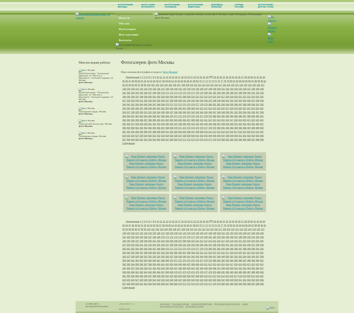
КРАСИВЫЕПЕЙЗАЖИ (217, 5)
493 (133, 132)
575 (201, 139)
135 (154, 89)
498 (154, 132)
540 (193, 135)
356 (253, 112)
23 (197, 77)
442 (197, 124)
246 (206, 100)
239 (176, 100)
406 (184, 120)
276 (193, 104)
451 (236, 124)
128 (124, 89)
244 (197, 100)
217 (223, 96)
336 (167, 112)
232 (146, 100)
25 (204, 77)
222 (244, 96)
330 (141, 112)
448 (223, 124)
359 (124, 116)
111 (195, 85)
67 (191, 81)
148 (210, 89)
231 (141, 100)
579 (219, 139)
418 (236, 120)
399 (154, 120)
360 (128, 116)
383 (227, 116)
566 (163, 139)
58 (163, 81)
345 (206, 112)
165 (141, 93)
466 (158, 128)
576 (206, 139)
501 (167, 132)
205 (171, 96)
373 (184, 116)
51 (142, 81)
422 (253, 120)
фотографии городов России (171, 306)
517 (236, 132)
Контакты (125, 40)
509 (201, 132)
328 (133, 112)
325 (261, 108)
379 (210, 116)
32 (227, 77)
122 (241, 85)
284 (227, 104)
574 (197, 139)
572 (189, 139)
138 (167, 89)
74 (212, 81)
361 (133, 116)
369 (167, 116)
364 (146, 116)
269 (163, 104)
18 (182, 77)
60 (169, 81)
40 (251, 77)
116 (216, 85)
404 (176, 120)
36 (239, 77)
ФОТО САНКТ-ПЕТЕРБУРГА (148, 5)
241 (184, 100)
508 (197, 132)
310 (197, 108)
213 (206, 96)
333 (154, 112)
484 (236, 128)
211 (197, 96)
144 (193, 89)
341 (189, 112)
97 (139, 85)
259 (262, 100)
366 (154, 116)
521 (253, 132)
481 (223, 128)
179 (201, 93)
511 (210, 132)
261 (128, 104)
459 (128, 128)
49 (136, 81)
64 (182, 81)
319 (236, 108)
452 (240, 124)
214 (210, 96)
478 (210, 128)
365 (150, 116)
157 (249, 89)
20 (188, 77)
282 (219, 104)
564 (154, 139)
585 (244, 139)
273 (180, 104)
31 (224, 77)
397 (146, 120)
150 (219, 89)
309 (193, 108)
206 (176, 96)
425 (124, 124)
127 (262, 85)
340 (184, 112)
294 (128, 108)
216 (218, 96)
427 (133, 124)
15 (173, 77)
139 (171, 89)
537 (180, 135)
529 (146, 135)
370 (171, 116)
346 (210, 112)
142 (184, 89)
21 (191, 77)
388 (249, 116)
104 (166, 85)
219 (231, 96)
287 (240, 104)
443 (201, 124)
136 (158, 89)
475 (197, 128)
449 (227, 124)
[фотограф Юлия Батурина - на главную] (96, 17)
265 (146, 104)
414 (218, 120)
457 (262, 124)
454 (249, 124)
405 (180, 120)
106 (174, 85)
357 (257, 112)
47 (129, 81)
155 (240, 89)
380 (214, 116)
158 (253, 89)
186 (232, 93)
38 (245, 77)
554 (253, 135)
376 (197, 116)
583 (236, 139)
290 (253, 104)
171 (167, 93)
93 (126, 85)
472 (184, 128)
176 (189, 93)
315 (218, 108)
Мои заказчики (128, 34)
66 (188, 81)
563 (150, 139)
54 (151, 81)
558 (128, 139)
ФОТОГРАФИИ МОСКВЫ (125, 5)
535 (171, 135)
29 (218, 77)
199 (146, 96)
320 (240, 108)
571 (184, 139)
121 (237, 85)
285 (232, 104)
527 (137, 135)
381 (219, 116)
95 (133, 85)
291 (257, 104)
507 (193, 132)
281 (214, 104)
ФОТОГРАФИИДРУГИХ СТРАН (265, 5)
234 (154, 100)
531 (154, 135)
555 (257, 135)
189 (244, 93)
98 (142, 85)
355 (249, 112)
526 (133, 135)
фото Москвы (170, 71)
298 (146, 108)
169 (158, 93)
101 (153, 85)
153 (232, 89)
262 (133, 104)
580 (223, 139)
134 (150, 89)
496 (146, 132)
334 (158, 112)
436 (171, 124)
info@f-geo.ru (124, 309)
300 (154, 108)
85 (246, 81)
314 (214, 108)
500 (163, 132)
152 (227, 89)
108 (183, 85)
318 (231, 108)
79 (228, 81)
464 (150, 128)
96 (136, 85)
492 (128, 132)
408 (193, 120)
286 (236, 104)
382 (223, 116)
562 (146, 139)
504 (180, 132)
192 (257, 93)
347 (214, 112)
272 (176, 104)
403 (171, 120)
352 (236, 112)
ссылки (245, 304)
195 (128, 96)
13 (167, 77)
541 (197, 135)
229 (133, 100)
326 (124, 112)
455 (253, 124)
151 (223, 89)
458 (124, 128)
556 (262, 135)
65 (185, 81)
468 (167, 128)
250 (223, 100)
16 (176, 77)
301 (158, 108)
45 (123, 81)
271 (171, 104)
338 (176, 112)
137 (163, 89)
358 (262, 112)
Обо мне (124, 23)
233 (150, 100)
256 (249, 100)
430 (146, 124)
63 (179, 81)
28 (214, 77)
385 (236, 116)
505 (184, 132)
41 (254, 77)
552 (244, 135)
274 (184, 104)
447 (219, 124)
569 (176, 139)
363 (141, 116)
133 (146, 89)
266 (150, 104)
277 (197, 104)
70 (200, 81)
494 (137, 132)
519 (244, 132)
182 (214, 93)
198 (141, 96)
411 (206, 120)
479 (214, 128)
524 (124, 135)
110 (191, 85)
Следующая (128, 143)
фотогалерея (165, 304)
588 (257, 139)
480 (219, 128)
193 (262, 93)
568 (171, 139)
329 (137, 112)
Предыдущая (133, 77)
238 (171, 100)
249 (219, 100)
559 (133, 139)
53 (148, 81)
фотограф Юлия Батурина (201, 304)
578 (214, 139)
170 (163, 93)
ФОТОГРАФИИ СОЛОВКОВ (172, 5)
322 (249, 108)
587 (253, 139)
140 (176, 89)
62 (176, 81)
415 (223, 120)
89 (259, 81)
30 (221, 77)
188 (240, 93)
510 (206, 132)
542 (201, 135)
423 (257, 120)
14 (170, 77)
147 (206, 89)
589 (262, 139)
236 (163, 100)
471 (180, 128)
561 (141, 139)
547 (223, 135)
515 (227, 132)
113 (203, 85)
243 (193, 100)
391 (262, 116)
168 (154, 93)
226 (261, 96)
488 (253, 128)
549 (232, 135)
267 (154, 104)
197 (137, 96)
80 (231, 81)
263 (137, 104)
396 (141, 120)
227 (124, 100)
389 (253, 116)
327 (128, 112)
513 (218, 132)
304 (171, 108)
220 (236, 96)
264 (141, 104)
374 (189, 116)
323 (253, 108)
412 (210, 120)
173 (176, 93)
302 (163, 108)
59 (166, 81)
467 (163, 128)
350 (227, 112)
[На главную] (272, 20)
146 (201, 89)
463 (146, 128)
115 (212, 85)
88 (255, 81)
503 (176, 132)
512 (214, 132)
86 (249, 81)
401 (163, 120)
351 (232, 112)
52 (145, 81)
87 (252, 81)
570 (180, 139)
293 (124, 108)
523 (261, 132)
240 (180, 100)
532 (158, 135)
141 (180, 89)
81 (234, 81)
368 (163, 116)
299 (150, 108)
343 (197, 112)
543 (206, 135)
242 (189, 100)
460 (133, 128)
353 (240, 112)
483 (232, 128)
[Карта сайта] (272, 41)
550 (236, 135)
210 (193, 96)
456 (257, 124)
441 (193, 124)
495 (141, 132)
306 (180, 108)
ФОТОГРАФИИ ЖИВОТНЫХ (195, 5)
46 (126, 81)
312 (206, 108)
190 (249, 93)
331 (146, 112)
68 (194, 81)
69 (197, 81)
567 (167, 139)
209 (189, 96)
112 (199, 85)
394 (133, 120)
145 (197, 89)
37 (242, 77)
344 (201, 112)
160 (262, 89)
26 (207, 77)
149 (214, 89)
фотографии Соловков (195, 306)
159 (257, 89)
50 (139, 81)
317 (227, 108)
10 (158, 77)
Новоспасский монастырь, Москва (95, 125)
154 (236, 89)
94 (129, 85)
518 (240, 132)
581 (227, 139)
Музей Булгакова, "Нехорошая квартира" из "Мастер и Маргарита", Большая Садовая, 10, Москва (96, 78)
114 (208, 85)
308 (189, 108)
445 (210, 124)
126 (258, 85)
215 (214, 96)
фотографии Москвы (180, 304)
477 (206, 128)
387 (244, 116)
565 (158, 139)
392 (124, 120)
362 (137, 116)
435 (167, 124)
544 (210, 135)
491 (124, 132)
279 (206, 104)
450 (232, 124)
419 (240, 120)
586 (249, 139)
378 (206, 116)
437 (176, 124)
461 (137, 128)
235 (158, 100)
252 (232, 100)
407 (189, 120)
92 (123, 85)
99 (145, 85)
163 (133, 93)
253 (236, 100)
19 (185, 77)
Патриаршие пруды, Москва (92, 112)
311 (201, 108)
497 (150, 132)
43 (261, 77)
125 (254, 85)
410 (201, 120)
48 (133, 81)
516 (231, 132)
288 (244, 104)
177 (193, 93)
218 (227, 96)
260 (124, 104)
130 (133, 89)
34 (233, 77)
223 (249, 96)
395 (137, 120)
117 (220, 85)
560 (137, 139)
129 (128, 89)
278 (201, 104)
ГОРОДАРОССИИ (239, 5)
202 (158, 96)
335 (163, 112)
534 (167, 135)
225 (257, 96)
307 (184, 108)
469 (171, 128)
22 (194, 77)
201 (154, 96)
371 (176, 116)
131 (137, 89)
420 (244, 120)
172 (171, 93)
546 (219, 135)
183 (219, 93)
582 (232, 139)
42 (257, 77)
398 (150, 120)
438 (180, 124)
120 (232, 85)
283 (223, 104)
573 (193, 139)
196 (133, 96)
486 (244, 128)
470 (176, 128)
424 (261, 120)
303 (167, 108)
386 (240, 116)
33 (230, 77)
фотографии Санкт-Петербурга (227, 304)
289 (249, 104)
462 (141, 128)
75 (215, 81)
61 (172, 81)
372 (180, 116)
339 (180, 112)
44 (264, 77)
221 (240, 96)
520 (249, 132)
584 (240, 139)
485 (240, 128)
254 (240, 100)
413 (214, 120)
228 (128, 100)
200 (150, 96)
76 (219, 81)
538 (184, 135)
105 (170, 85)
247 (210, 100)
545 (214, 135)
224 (253, 96)
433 (158, 124)
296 (137, 108)
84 (243, 81)
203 (163, 96)
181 (210, 93)
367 (158, 116)
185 (227, 93)
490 (262, 128)
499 (158, 132)
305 (176, 108)
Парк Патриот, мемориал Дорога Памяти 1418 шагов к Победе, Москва (146, 165)
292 (262, 104)
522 (257, 132)
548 (227, 135)
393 (128, 120)
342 (193, 112)
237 (167, 100)
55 (154, 81)
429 (141, 124)
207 (180, 96)
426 (128, 124)
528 (141, 135)
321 (244, 108)
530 (150, 135)
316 (223, 108)
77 (222, 81)
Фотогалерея (127, 29)
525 (128, 135)
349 (223, 112)
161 (124, 93)
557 (124, 139)
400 (158, 120)
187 (236, 93)
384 (232, 116)
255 (244, 100)
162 (128, 93)
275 (189, 104)
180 (206, 93)
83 (240, 81)
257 (253, 100)
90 (262, 81)
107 (179, 85)
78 (225, 81)
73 (209, 81)
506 (189, 132)
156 (244, 89)
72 (206, 81)
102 (157, 85)
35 (236, 77)
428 (137, 124)
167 (150, 93)
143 (189, 89)
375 (193, 116)
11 (161, 77)
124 (250, 85)
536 (176, 135)
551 (240, 135)
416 (227, 120)
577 (210, 139)
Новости (124, 17)
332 (150, 112)
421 (249, 120)
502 (171, 132)
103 (161, 85)
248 (214, 100)
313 (210, 108)
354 (244, 112)
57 (160, 81)
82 (237, 81)
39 (248, 77)
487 (249, 128)
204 (167, 96)
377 (201, 116)
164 (137, 93)
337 (171, 112)
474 (193, 128)
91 (265, 81)
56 (157, 81)
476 (201, 128)
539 (189, 135)
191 (253, 93)
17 (179, 77)
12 (164, 77)
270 (167, 104)
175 (184, 93)
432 (154, 124)
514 (223, 132)
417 (231, 120)
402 (167, 120)
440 (189, 124)
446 (214, 124)
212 (201, 96)
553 (249, 135)
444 (206, 124)
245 (201, 100)
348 (219, 112)
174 (180, 93)
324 (257, 108)
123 (245, 85)
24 (201, 77)
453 (244, 124)
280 (210, 104)
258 (257, 100)
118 (224, 85)
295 (133, 108)
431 (150, 124)
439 (184, 124)
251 (227, 100)
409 (197, 120)
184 (223, 93)
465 (154, 128)
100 (149, 85)
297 (141, 108)
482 (227, 128)
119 (228, 85)
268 (158, 104)
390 (257, 116)
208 (184, 96)
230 (137, 100)
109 (187, 85)
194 (124, 96)
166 (146, 93)
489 (257, 128)
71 (203, 81)
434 (163, 124)
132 (141, 89)
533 (163, 135)
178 (197, 93)
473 (189, 128)
